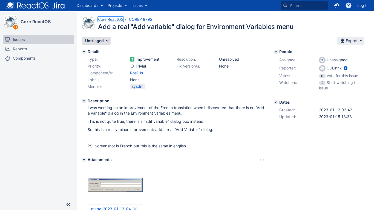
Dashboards (87, 5)
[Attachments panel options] (262, 160)
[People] (276, 52)
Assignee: (288, 59)
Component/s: (100, 73)
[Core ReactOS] (10, 21)
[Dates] (276, 102)
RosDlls (136, 73)
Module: (95, 86)
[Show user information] (345, 68)
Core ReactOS (36, 21)
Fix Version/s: (188, 66)
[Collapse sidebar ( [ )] (68, 204)
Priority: (94, 66)
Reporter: (287, 68)
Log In (363, 5)
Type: (93, 59)
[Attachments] (84, 160)
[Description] (84, 101)
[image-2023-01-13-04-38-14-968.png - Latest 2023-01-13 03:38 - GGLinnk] (115, 185)
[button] (336, 5)
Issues (137, 5)
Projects (115, 5)
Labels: (94, 79)
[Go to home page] (35, 5)
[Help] (349, 5)
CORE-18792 (140, 19)
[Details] (84, 52)
